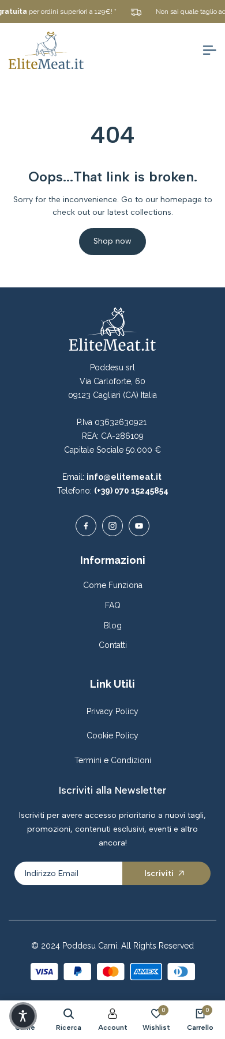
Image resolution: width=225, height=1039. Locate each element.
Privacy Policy (112, 711)
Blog (113, 625)
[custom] (86, 525)
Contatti (113, 645)
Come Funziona (112, 585)
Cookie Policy (112, 735)
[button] (23, 1016)
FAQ (113, 605)
